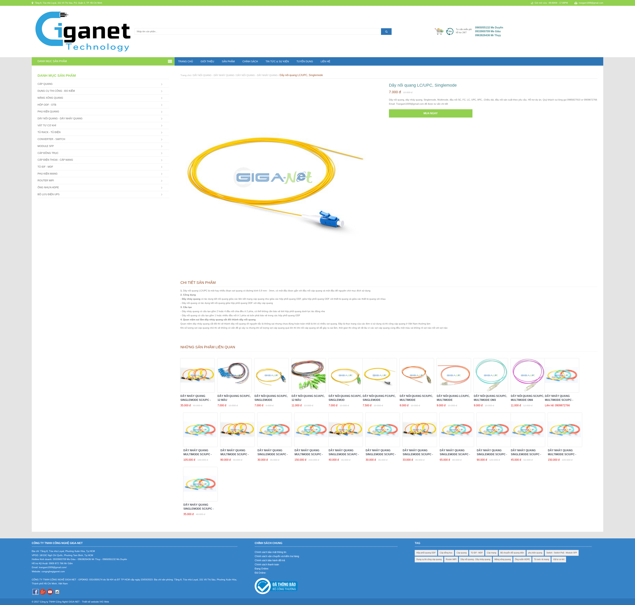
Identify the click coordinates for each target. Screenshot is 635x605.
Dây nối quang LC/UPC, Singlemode (301, 75)
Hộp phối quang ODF (426, 553)
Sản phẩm (228, 61)
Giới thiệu (207, 61)
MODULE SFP (46, 146)
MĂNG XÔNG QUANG (50, 97)
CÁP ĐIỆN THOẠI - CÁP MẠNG (55, 159)
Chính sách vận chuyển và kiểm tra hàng (277, 556)
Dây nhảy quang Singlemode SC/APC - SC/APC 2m (272, 454)
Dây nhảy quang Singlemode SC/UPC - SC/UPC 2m (381, 454)
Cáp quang (462, 553)
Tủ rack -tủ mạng (541, 559)
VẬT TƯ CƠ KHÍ (47, 125)
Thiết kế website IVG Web (95, 601)
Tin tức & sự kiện (277, 61)
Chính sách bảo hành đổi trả (270, 560)
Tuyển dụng (304, 61)
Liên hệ (325, 61)
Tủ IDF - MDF (477, 553)
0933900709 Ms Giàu (488, 31)
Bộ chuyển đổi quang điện (512, 553)
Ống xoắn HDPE (522, 559)
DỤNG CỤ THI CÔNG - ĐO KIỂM (56, 90)
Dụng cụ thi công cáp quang (429, 559)
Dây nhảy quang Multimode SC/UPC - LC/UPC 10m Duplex (562, 454)
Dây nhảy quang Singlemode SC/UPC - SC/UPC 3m (418, 454)
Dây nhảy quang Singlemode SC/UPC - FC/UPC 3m (198, 508)
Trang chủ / (186, 75)
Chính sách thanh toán (267, 564)
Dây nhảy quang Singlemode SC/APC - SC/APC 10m (455, 454)
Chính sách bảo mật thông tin (270, 552)
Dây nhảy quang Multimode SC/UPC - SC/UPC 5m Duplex (197, 454)
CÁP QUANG (45, 83)
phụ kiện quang (535, 553)
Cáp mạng (491, 553)
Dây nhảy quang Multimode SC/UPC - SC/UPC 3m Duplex (234, 454)
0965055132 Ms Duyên (489, 27)
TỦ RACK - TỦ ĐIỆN (49, 132)
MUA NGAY (430, 113)
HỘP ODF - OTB (47, 104)
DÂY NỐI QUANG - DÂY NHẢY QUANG (60, 118)
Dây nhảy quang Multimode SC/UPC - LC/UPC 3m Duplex (559, 400)
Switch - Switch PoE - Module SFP (561, 553)
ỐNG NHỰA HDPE (48, 187)
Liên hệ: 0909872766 (557, 405)
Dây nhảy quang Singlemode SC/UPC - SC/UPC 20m (492, 454)
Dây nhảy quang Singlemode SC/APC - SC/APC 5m (344, 454)
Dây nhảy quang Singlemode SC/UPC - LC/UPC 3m (195, 400)
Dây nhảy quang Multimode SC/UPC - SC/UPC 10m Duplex (309, 454)
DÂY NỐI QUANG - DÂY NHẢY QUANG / (214, 75)
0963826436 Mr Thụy (488, 35)
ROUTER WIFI (46, 180)
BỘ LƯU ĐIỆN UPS (49, 194)
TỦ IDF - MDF (45, 166)
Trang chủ (185, 61)
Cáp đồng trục (446, 553)
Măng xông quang (502, 559)
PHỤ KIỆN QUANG (48, 111)
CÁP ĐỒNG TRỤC (48, 153)
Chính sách (250, 61)
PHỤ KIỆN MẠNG (48, 173)
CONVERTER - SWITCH (51, 139)
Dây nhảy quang (191, 299)
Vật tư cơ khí (558, 559)
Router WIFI (451, 559)
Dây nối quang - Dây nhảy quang (475, 559)
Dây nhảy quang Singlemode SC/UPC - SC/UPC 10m (526, 454)
